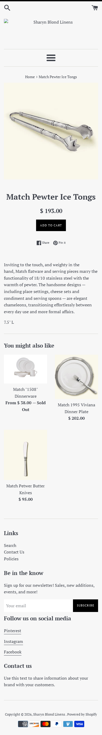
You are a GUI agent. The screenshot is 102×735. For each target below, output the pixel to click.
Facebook (12, 652)
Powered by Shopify (82, 714)
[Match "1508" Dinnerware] (25, 369)
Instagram (13, 641)
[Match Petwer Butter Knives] (25, 455)
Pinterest (12, 630)
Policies (11, 559)
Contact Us (14, 552)
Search (10, 545)
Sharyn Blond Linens (49, 714)
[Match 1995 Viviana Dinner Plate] (76, 377)
